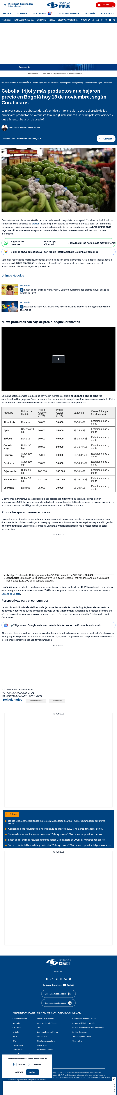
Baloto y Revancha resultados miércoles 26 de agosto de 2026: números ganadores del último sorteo (56, 822)
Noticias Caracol (9, 82)
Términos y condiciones (81, 1036)
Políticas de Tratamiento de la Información (84, 1073)
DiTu (14, 1041)
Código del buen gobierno (47, 1032)
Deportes (37, 1064)
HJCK (14, 1036)
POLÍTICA (7, 13)
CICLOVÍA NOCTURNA (68, 20)
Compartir (106, 138)
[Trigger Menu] (4, 5)
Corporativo (77, 1041)
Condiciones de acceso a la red (84, 1018)
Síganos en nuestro (17, 243)
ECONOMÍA (90, 13)
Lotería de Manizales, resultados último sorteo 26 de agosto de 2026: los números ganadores (56, 839)
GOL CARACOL (40, 13)
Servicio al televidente (45, 1018)
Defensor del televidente (47, 1023)
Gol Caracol (17, 1027)
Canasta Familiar (36, 701)
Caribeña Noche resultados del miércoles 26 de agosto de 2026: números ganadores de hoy (55, 828)
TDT (39, 1027)
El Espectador (17, 1045)
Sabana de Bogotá (11, 593)
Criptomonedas (59, 73)
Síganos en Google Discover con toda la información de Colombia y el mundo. (55, 251)
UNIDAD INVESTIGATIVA (68, 13)
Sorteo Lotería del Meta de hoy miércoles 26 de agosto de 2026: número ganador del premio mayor (59, 845)
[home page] (58, 5)
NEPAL (52, 20)
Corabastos (57, 701)
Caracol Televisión (19, 1018)
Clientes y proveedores (46, 1041)
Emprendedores (75, 73)
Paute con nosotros (45, 1050)
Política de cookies (79, 1032)
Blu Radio (16, 1023)
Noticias (21, 1064)
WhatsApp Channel (50, 243)
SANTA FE (41, 20)
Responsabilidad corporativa (83, 1023)
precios (35, 223)
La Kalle (15, 1032)
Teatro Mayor (17, 1050)
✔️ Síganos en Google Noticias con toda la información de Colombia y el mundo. (56, 625)
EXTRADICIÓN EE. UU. (24, 20)
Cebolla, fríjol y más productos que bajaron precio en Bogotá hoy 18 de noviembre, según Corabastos (72, 82)
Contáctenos (42, 1036)
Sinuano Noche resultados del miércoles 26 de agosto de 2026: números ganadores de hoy (55, 834)
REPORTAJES (107, 13)
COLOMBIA (22, 13)
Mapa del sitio (42, 1045)
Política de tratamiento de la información (88, 1027)
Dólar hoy (46, 73)
